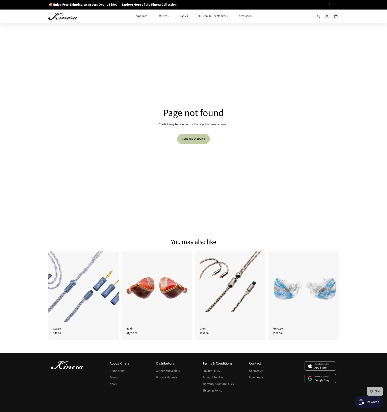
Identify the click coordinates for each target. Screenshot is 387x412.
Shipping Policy (212, 390)
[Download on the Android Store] (320, 378)
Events (114, 377)
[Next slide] (329, 4)
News (113, 384)
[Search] (318, 16)
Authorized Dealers (168, 371)
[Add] (186, 315)
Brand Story (117, 371)
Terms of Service (213, 377)
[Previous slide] (49, 4)
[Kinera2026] (67, 365)
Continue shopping (193, 139)
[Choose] (113, 315)
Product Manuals (166, 377)
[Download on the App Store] (320, 366)
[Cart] (335, 16)
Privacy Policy (211, 371)
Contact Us (256, 371)
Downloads (256, 377)
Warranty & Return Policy (218, 384)
